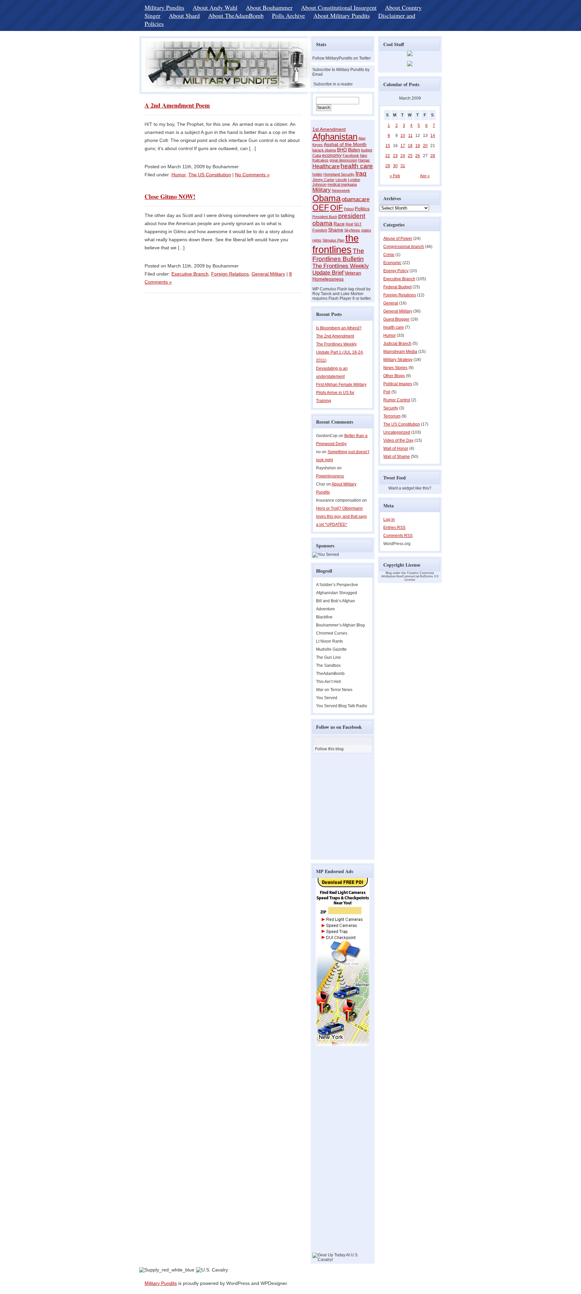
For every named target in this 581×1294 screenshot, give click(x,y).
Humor (178, 174)
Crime (388, 254)
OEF (320, 207)
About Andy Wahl (215, 7)
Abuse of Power (397, 238)
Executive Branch (189, 274)
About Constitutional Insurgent (339, 7)
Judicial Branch (397, 343)
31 (402, 166)
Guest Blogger (396, 319)
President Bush (324, 217)
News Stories (395, 367)
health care (357, 166)
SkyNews (352, 230)
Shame (335, 229)
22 (387, 155)
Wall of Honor (395, 448)
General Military (268, 274)
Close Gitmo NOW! (170, 196)
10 (402, 135)
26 (417, 155)
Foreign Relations (230, 274)
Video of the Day (398, 440)
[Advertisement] (332, 1152)
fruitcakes (320, 160)
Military (321, 190)
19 (417, 145)
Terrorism (391, 416)
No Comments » (252, 174)
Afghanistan (334, 136)
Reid (349, 224)
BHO (342, 149)
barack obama (324, 150)
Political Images (397, 384)
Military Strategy (398, 359)
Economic (392, 262)
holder (317, 174)
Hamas (364, 160)
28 (432, 155)
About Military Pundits (341, 15)
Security (390, 408)
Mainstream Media (400, 351)
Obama (326, 198)
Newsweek (341, 190)
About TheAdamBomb (236, 15)
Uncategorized (396, 432)
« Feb (395, 176)
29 (387, 166)
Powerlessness (330, 476)
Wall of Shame (396, 456)
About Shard (184, 15)
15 (387, 145)
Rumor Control (396, 400)
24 (402, 155)
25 (410, 155)
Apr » (425, 176)
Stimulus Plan (333, 240)
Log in (389, 519)
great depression (343, 160)
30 (395, 166)
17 (402, 145)
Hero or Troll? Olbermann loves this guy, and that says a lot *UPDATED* (341, 516)
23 (395, 155)
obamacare (356, 199)
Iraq (360, 173)
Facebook (351, 155)
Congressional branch (403, 246)
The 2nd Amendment (335, 336)
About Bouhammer (269, 7)
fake (363, 155)
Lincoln (341, 180)
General (390, 303)
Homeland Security (338, 174)
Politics (362, 208)
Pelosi (349, 209)
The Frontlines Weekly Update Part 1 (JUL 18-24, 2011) (340, 352)
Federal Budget (397, 287)
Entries (394, 527)
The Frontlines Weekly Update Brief (340, 269)
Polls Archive (288, 15)
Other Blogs (394, 375)
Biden (354, 149)
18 (410, 145)
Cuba (316, 155)
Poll (386, 392)
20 (425, 145)
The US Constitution (209, 174)
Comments (398, 535)
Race (339, 223)
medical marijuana (342, 184)
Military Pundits (164, 7)
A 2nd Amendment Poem (177, 105)
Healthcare (326, 166)
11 (410, 135)
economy (332, 155)
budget (366, 150)
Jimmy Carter (323, 180)
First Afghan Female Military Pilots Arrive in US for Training (341, 392)
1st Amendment (329, 129)
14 (432, 135)
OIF (336, 207)
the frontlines (335, 243)
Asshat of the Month (345, 144)
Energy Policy (396, 270)
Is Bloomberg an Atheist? (338, 328)
